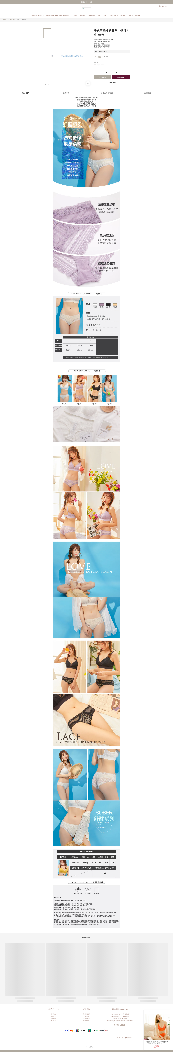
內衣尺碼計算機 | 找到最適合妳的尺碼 (57, 15)
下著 (105, 15)
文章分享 (122, 15)
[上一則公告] (36, 2)
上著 (98, 15)
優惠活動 (91, 15)
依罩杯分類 (113, 15)
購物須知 (53, 1018)
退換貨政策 (86, 1018)
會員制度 (53, 1016)
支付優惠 (53, 1021)
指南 (130, 15)
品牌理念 (53, 1014)
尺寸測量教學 (86, 1014)
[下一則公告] (137, 2)
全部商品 (5, 19)
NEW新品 (75, 15)
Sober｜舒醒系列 (21, 19)
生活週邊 (137, 15)
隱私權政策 (86, 1021)
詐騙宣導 (86, 1016)
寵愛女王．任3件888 (38, 15)
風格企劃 (82, 15)
